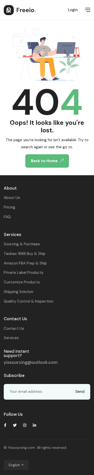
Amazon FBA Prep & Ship (25, 263)
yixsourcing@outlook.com (31, 362)
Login (73, 9)
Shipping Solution (18, 291)
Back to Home (44, 160)
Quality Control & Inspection (28, 301)
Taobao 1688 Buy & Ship (24, 253)
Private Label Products (23, 272)
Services (11, 337)
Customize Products (22, 282)
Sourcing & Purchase (22, 244)
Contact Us (14, 328)
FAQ (7, 216)
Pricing (9, 207)
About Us (12, 197)
